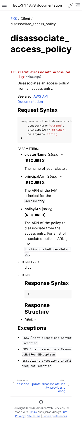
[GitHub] (41, 402)
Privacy (20, 416)
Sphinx (33, 412)
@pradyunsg (51, 412)
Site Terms (33, 416)
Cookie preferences (54, 416)
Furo (64, 412)
